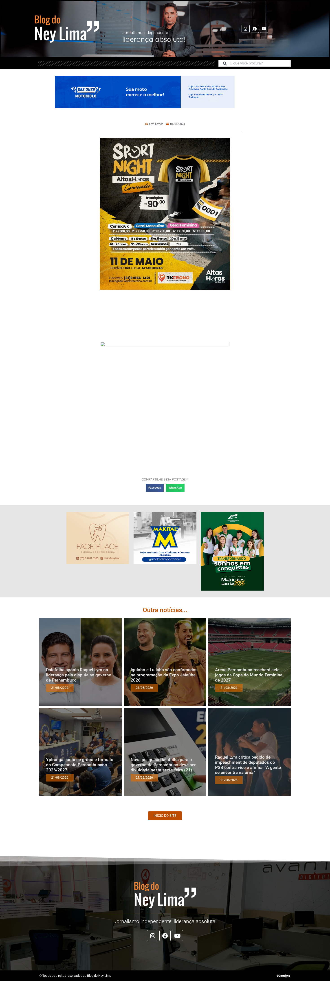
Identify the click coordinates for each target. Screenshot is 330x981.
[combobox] (254, 63)
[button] (155, 488)
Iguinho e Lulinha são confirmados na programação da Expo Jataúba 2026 (164, 675)
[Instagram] (246, 29)
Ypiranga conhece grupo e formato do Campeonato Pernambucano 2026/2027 (79, 765)
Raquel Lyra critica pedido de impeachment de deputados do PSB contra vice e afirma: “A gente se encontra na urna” (248, 765)
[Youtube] (264, 29)
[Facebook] (255, 29)
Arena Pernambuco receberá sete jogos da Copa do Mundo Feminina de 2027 (248, 675)
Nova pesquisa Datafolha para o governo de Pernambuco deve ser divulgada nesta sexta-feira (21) (163, 765)
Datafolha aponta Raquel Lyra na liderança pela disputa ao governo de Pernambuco (78, 675)
